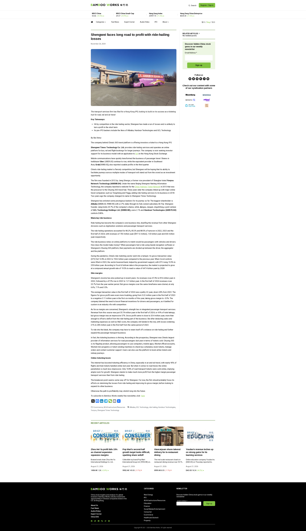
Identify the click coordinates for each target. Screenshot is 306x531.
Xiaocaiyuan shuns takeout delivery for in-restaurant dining (167, 452)
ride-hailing (153, 407)
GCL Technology (142, 407)
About (165, 22)
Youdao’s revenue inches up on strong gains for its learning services (199, 452)
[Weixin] (200, 78)
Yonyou (94, 410)
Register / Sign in (207, 5)
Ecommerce (98, 407)
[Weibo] (204, 78)
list (136, 154)
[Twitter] (193, 78)
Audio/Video (144, 22)
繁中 (203, 22)
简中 (213, 22)
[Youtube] (207, 78)
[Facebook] (190, 78)
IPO (156, 22)
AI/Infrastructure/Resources (114, 407)
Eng (208, 22)
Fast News (115, 22)
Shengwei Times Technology (108, 410)
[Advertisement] (158, 5)
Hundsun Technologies (166, 407)
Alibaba (132, 407)
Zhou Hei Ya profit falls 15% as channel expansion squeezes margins (104, 452)
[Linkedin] (197, 78)
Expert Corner (129, 22)
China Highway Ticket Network (147, 187)
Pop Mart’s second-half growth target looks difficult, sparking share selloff (136, 452)
